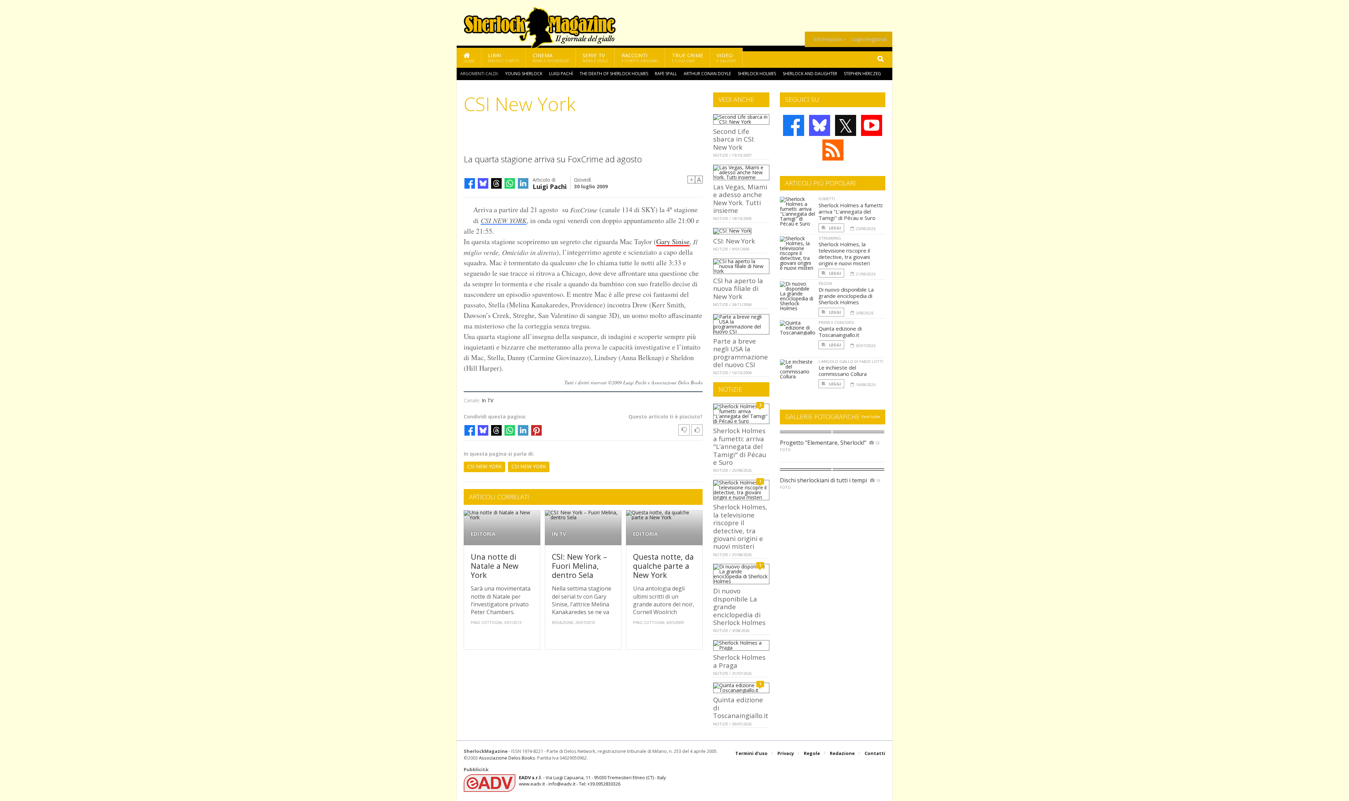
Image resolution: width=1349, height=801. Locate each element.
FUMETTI (827, 199)
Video (726, 57)
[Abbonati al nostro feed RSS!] (833, 150)
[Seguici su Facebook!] (794, 125)
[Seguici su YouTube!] (872, 125)
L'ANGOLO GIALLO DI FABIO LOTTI (851, 361)
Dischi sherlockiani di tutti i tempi (823, 480)
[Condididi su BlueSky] (483, 183)
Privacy (785, 753)
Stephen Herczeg (862, 74)
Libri (503, 57)
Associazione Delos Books (507, 758)
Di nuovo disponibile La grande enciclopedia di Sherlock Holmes (846, 296)
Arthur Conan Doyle (707, 74)
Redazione (842, 753)
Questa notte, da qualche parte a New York (663, 566)
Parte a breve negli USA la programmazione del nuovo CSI (740, 353)
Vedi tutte (870, 416)
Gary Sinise (673, 241)
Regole (812, 753)
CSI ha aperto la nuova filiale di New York (738, 288)
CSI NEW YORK (504, 220)
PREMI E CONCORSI (836, 322)
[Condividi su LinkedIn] (523, 183)
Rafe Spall (666, 74)
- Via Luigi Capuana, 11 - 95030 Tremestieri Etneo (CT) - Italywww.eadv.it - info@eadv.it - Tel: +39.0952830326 (592, 780)
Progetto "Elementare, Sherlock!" (823, 443)
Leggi (834, 227)
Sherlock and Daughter (810, 74)
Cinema (551, 57)
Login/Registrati (869, 39)
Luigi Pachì (561, 74)
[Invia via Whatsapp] (510, 183)
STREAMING (830, 238)
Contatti (875, 753)
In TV (487, 400)
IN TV (559, 533)
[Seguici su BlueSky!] (820, 125)
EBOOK (825, 283)
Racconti (639, 57)
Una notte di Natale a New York (495, 566)
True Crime (687, 57)
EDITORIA (483, 533)
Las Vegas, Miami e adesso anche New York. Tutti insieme (740, 198)
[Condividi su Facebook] (470, 183)
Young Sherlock (523, 74)
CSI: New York (734, 240)
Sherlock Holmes (757, 74)
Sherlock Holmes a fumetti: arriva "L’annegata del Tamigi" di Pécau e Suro (739, 446)
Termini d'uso (751, 753)
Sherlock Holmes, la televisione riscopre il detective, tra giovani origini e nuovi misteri (740, 526)
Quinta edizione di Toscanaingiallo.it (840, 331)
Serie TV (595, 57)
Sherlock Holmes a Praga (739, 661)
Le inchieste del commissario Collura (843, 370)
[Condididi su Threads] (496, 183)
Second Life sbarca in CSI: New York (734, 139)
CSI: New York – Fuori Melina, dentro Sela (579, 566)
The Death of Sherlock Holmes (614, 74)
